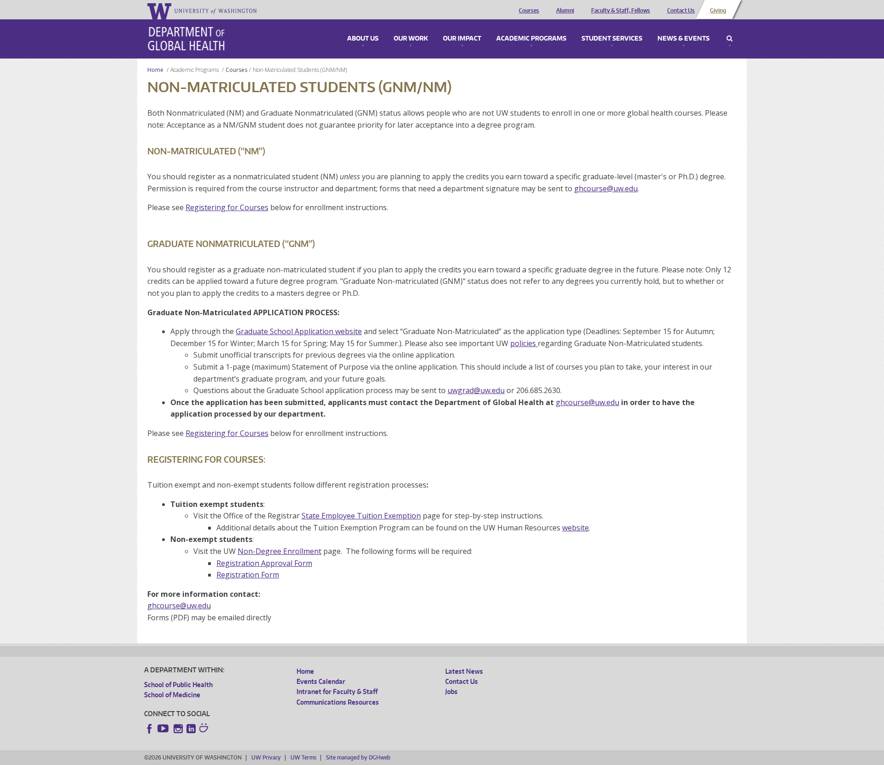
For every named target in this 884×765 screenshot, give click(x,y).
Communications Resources (338, 702)
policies (524, 343)
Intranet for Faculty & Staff (337, 691)
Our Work (411, 38)
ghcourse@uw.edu (606, 188)
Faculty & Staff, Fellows (620, 10)
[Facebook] (149, 728)
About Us (362, 38)
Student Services (612, 38)
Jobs (451, 691)
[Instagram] (178, 728)
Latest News (464, 671)
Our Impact (462, 38)
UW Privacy (266, 757)
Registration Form (247, 575)
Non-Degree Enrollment (279, 551)
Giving (718, 10)
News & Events (683, 38)
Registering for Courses (227, 207)
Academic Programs (531, 38)
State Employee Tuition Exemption (361, 516)
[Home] (186, 39)
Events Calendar (321, 681)
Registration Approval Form (264, 563)
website (575, 528)
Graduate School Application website (299, 331)
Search (729, 38)
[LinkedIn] (191, 728)
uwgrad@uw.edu (476, 390)
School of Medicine (172, 695)
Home (155, 70)
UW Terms (303, 757)
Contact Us (681, 10)
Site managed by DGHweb (358, 757)
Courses (529, 10)
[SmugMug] (204, 729)
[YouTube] (164, 728)
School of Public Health (178, 684)
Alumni (565, 10)
